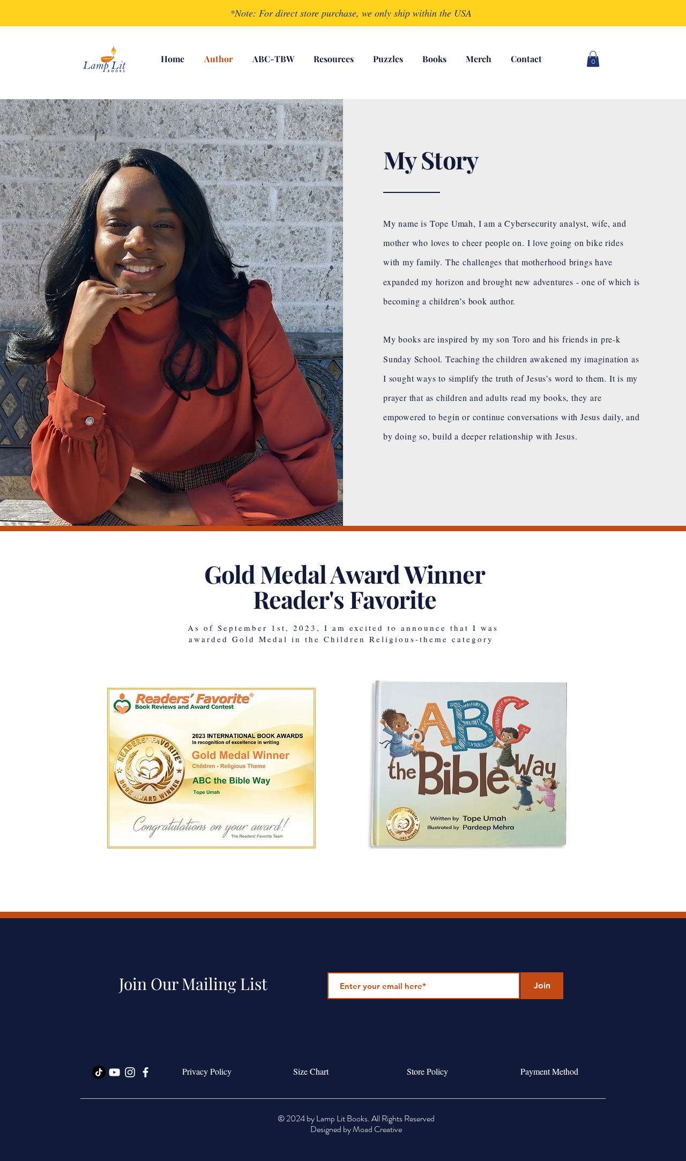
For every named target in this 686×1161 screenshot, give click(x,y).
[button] (593, 59)
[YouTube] (114, 1072)
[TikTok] (99, 1072)
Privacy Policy (206, 1071)
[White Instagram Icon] (130, 1072)
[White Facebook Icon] (145, 1072)
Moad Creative (377, 1129)
